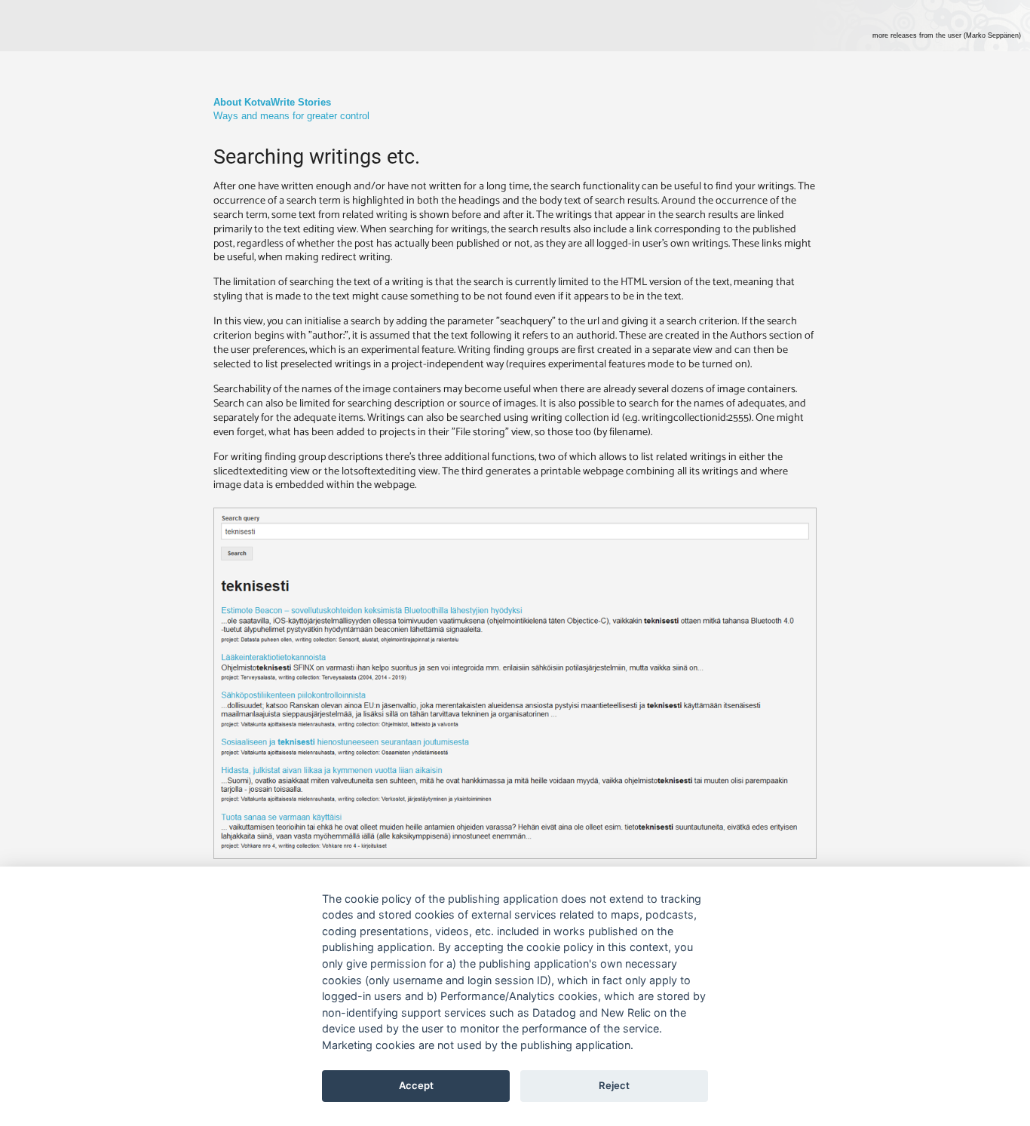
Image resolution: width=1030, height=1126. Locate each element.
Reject (614, 1085)
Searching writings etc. (316, 157)
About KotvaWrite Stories (272, 102)
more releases (946, 35)
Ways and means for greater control (291, 115)
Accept (416, 1085)
